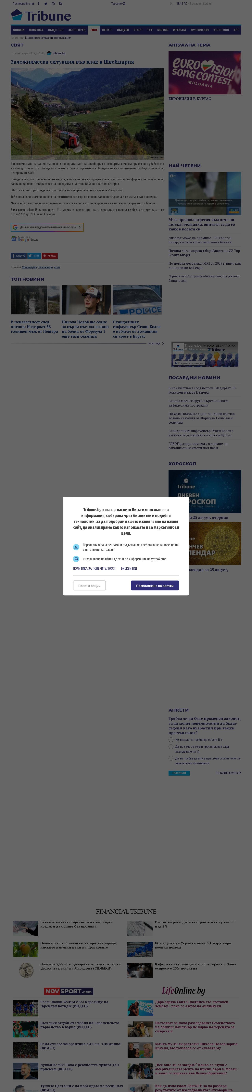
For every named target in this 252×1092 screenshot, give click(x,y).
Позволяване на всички (155, 585)
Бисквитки (129, 568)
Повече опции (89, 585)
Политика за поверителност (94, 568)
